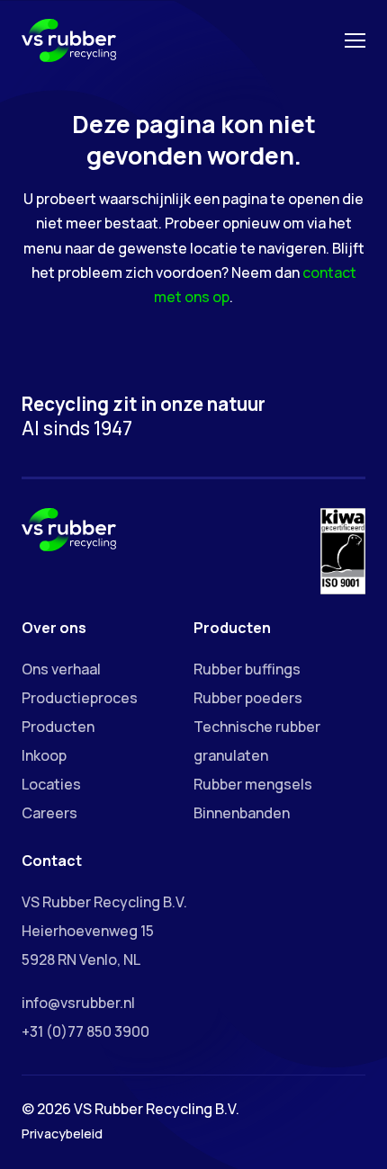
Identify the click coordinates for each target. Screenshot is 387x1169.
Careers (49, 813)
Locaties (51, 784)
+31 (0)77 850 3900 (85, 1031)
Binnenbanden (242, 813)
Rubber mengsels (253, 784)
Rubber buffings (247, 669)
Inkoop (44, 755)
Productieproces (80, 698)
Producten (58, 726)
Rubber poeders (248, 698)
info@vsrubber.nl (78, 1003)
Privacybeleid (62, 1133)
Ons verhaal (61, 669)
